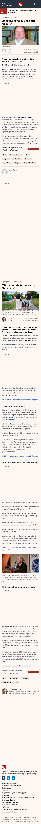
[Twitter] (8, 778)
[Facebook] (3, 778)
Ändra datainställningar (9, 812)
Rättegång (17, 163)
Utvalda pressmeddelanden (11, 786)
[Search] (35, 4)
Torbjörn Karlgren (15, 689)
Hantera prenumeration (9, 783)
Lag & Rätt (6, 163)
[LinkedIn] (13, 778)
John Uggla (13, 170)
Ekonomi (25, 678)
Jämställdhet (7, 682)
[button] (20, 563)
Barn (4, 678)
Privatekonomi (17, 282)
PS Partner (5, 807)
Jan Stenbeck (17, 159)
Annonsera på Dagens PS (10, 802)
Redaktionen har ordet (9, 805)
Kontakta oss (6, 788)
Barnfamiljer (14, 678)
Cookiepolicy (6, 795)
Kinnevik (28, 159)
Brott (4, 155)
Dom (27, 155)
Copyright (5, 790)
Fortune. (12, 419)
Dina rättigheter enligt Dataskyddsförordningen (18, 798)
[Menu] (38, 4)
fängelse (6, 159)
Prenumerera (33, 149)
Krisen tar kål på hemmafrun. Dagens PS (16, 666)
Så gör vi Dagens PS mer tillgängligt (14, 809)
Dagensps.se (6, 17)
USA (17, 682)
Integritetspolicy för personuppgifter (14, 793)
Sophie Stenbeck (29, 163)
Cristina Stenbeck (16, 155)
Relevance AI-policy (9, 800)
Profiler (15, 17)
